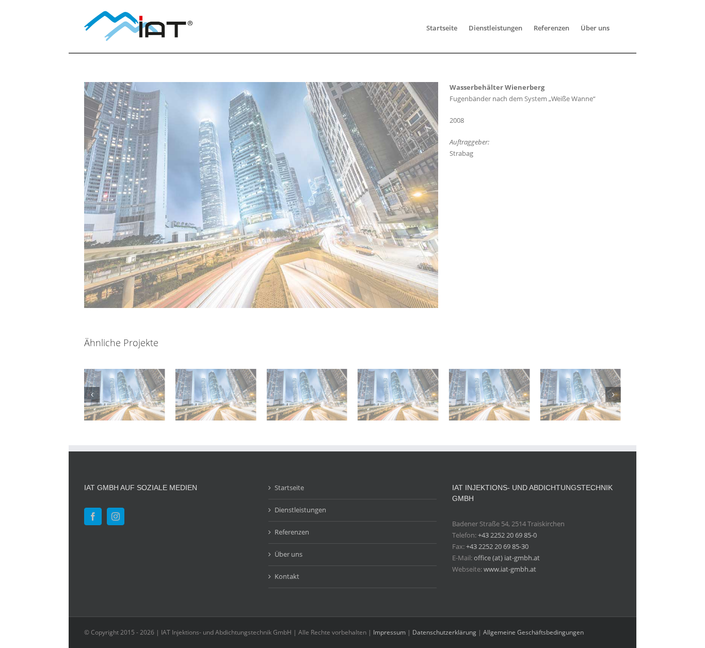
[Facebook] (93, 516)
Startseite (289, 487)
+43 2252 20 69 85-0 (507, 535)
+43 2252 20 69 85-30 (497, 546)
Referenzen (292, 532)
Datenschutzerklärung (444, 632)
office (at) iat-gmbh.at (507, 557)
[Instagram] (115, 516)
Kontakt (287, 576)
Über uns (288, 554)
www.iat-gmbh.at (510, 569)
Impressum (389, 632)
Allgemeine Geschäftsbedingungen (533, 632)
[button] (92, 394)
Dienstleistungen (300, 509)
